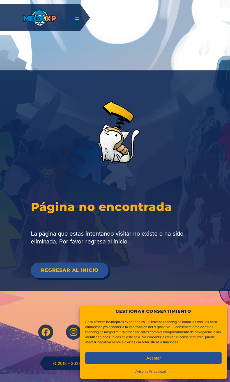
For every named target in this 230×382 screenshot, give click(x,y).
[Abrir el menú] (76, 17)
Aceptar (153, 358)
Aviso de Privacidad (150, 371)
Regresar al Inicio (69, 270)
